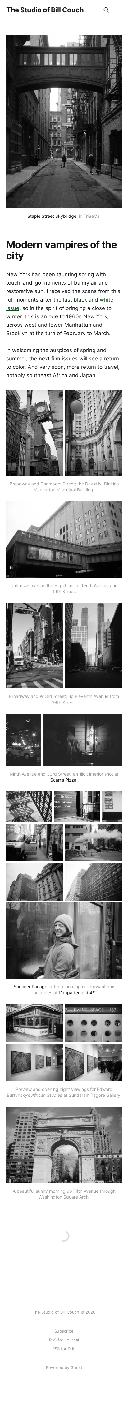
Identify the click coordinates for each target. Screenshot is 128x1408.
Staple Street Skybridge (51, 216)
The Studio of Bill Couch (45, 9)
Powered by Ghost (64, 1367)
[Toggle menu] (118, 10)
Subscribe (64, 1330)
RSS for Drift (64, 1348)
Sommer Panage (30, 986)
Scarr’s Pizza (63, 779)
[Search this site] (106, 10)
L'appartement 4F (77, 992)
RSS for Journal (64, 1339)
